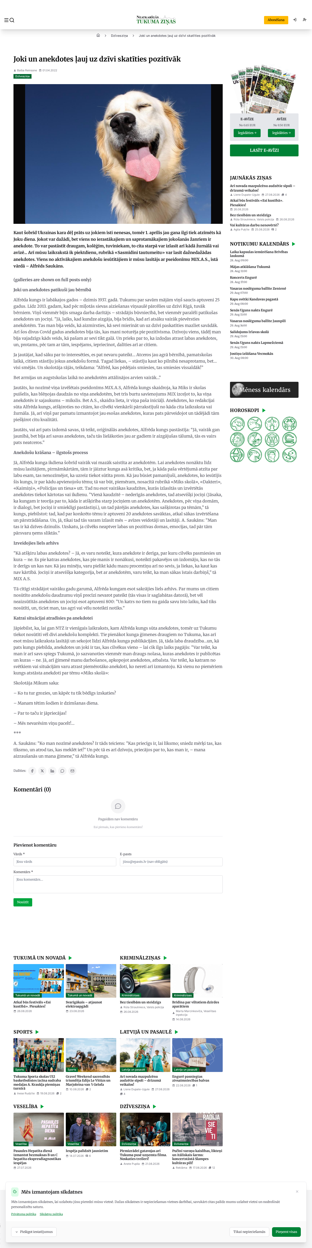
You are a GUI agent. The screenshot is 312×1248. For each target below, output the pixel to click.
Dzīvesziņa (119, 35)
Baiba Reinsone (27, 70)
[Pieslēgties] (294, 20)
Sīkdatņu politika (51, 1214)
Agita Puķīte (241, 229)
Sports (19, 1069)
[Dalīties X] (42, 771)
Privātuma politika (23, 1214)
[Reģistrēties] (304, 20)
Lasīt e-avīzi (264, 150)
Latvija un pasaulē (133, 1069)
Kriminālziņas (130, 995)
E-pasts (126, 854)
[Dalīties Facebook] (32, 771)
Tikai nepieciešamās (249, 1232)
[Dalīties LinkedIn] (52, 771)
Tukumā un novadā (27, 995)
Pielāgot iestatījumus (36, 1232)
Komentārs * (23, 872)
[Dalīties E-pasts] (72, 771)
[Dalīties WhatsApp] (62, 771)
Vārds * (19, 854)
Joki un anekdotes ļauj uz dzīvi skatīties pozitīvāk (177, 35)
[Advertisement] (118, 931)
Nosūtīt (23, 902)
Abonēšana (276, 20)
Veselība (21, 1144)
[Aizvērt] (297, 1192)
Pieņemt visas (286, 1232)
